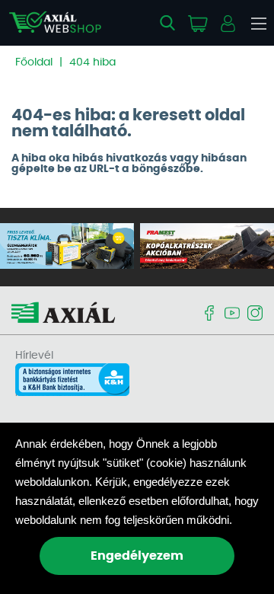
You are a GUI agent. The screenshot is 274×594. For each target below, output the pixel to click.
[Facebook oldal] (209, 314)
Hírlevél (34, 355)
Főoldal (34, 62)
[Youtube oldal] (232, 314)
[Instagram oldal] (255, 314)
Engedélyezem (137, 556)
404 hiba (92, 62)
